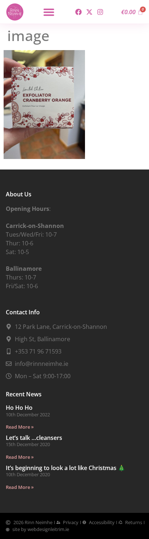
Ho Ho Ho (19, 408)
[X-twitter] (89, 11)
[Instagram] (100, 11)
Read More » (20, 427)
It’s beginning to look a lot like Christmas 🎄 (65, 468)
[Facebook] (78, 11)
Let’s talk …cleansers (34, 438)
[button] (49, 12)
